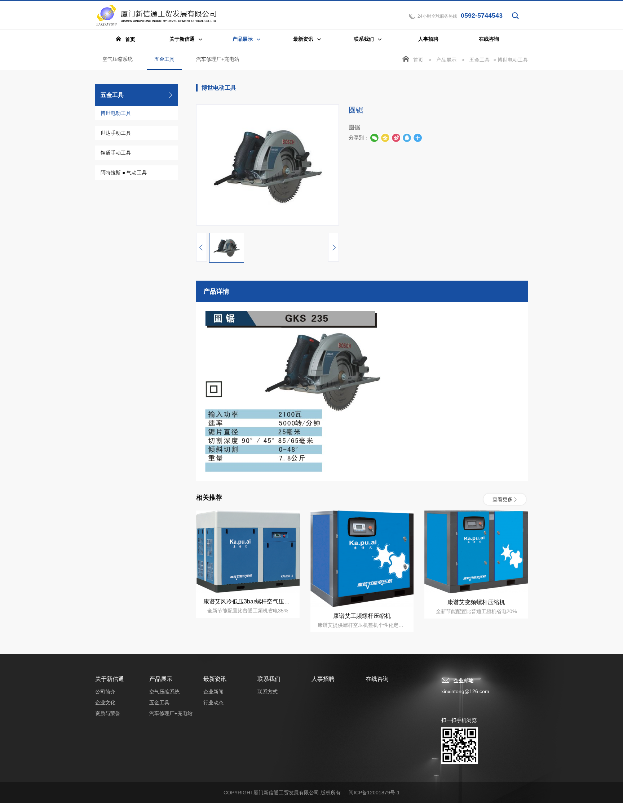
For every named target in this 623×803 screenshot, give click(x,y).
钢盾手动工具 (116, 153)
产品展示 (446, 60)
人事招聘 (323, 679)
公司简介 (105, 692)
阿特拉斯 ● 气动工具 (124, 172)
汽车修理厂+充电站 (217, 59)
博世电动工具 (116, 113)
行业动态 (213, 702)
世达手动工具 (116, 133)
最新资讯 (214, 679)
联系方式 (267, 692)
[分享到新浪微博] (396, 137)
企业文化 (105, 702)
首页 (418, 60)
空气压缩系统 (117, 59)
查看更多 (502, 499)
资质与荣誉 (107, 713)
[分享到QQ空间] (406, 137)
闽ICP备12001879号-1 (374, 792)
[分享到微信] (374, 137)
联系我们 (268, 679)
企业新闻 (213, 692)
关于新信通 (109, 679)
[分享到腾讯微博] (385, 137)
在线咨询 (377, 679)
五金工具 (164, 59)
